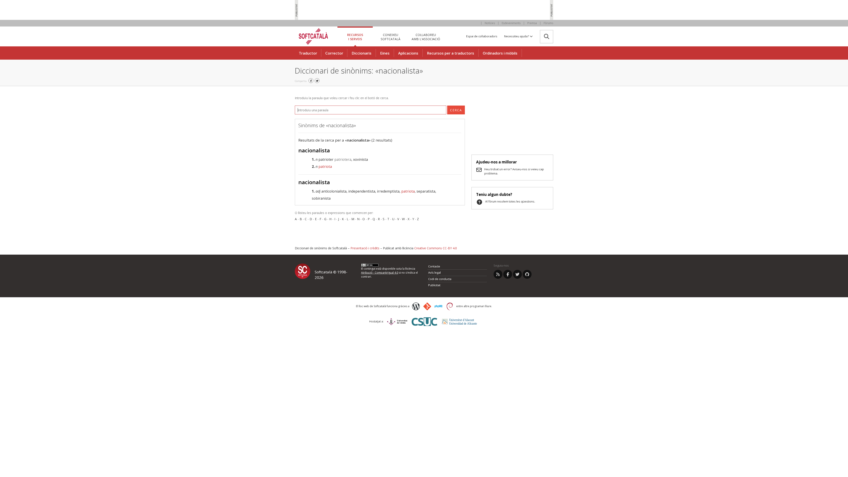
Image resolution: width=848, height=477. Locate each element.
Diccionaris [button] (361, 53)
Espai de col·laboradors (481, 36)
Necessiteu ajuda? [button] (517, 36)
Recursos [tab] (355, 37)
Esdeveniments (511, 23)
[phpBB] (438, 306)
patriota (325, 166)
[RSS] (498, 274)
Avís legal (434, 272)
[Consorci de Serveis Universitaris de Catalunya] (424, 321)
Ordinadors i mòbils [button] (500, 53)
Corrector (334, 53)
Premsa (532, 23)
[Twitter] (517, 274)
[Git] (427, 306)
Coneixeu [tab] (390, 37)
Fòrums (548, 23)
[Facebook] (507, 274)
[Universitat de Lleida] (397, 321)
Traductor (308, 53)
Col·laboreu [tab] (426, 37)
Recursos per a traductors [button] (450, 53)
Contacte (434, 266)
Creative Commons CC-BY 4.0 (435, 248)
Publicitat (434, 285)
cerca (456, 110)
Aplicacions (408, 53)
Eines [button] (385, 53)
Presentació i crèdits (364, 248)
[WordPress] (416, 306)
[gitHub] (527, 274)
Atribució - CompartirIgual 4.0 (379, 272)
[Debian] (449, 306)
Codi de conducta (439, 279)
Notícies (490, 23)
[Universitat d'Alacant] (459, 321)
